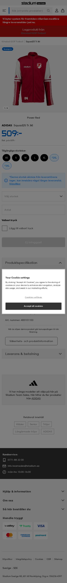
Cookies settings (33, 297)
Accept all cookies (33, 306)
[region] (33, 291)
